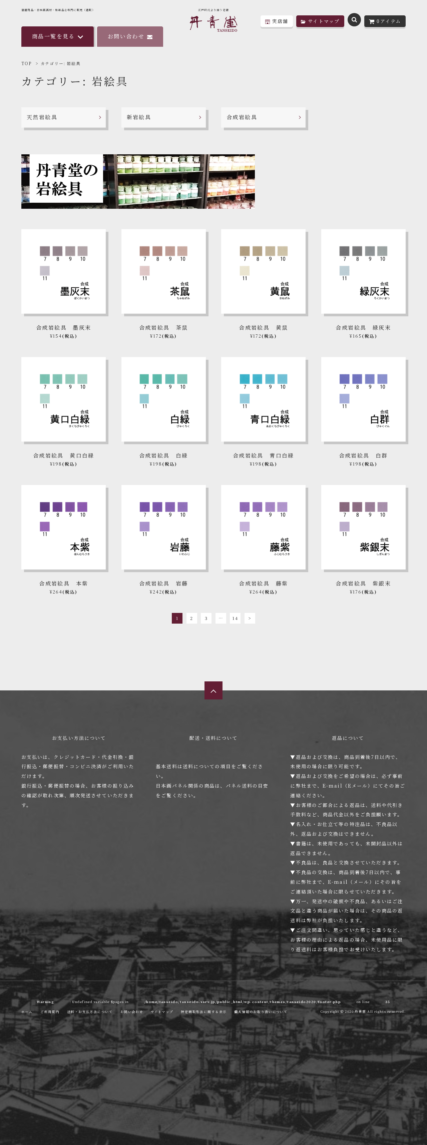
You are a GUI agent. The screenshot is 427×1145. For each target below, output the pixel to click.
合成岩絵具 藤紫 (263, 583)
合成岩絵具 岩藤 (163, 583)
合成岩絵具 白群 (363, 455)
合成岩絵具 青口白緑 (263, 455)
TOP (26, 63)
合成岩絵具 (242, 117)
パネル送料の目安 (247, 785)
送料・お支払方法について (90, 1011)
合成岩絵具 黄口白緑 (63, 455)
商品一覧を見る (53, 36)
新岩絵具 (139, 117)
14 (235, 618)
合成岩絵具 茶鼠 (163, 327)
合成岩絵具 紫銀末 (363, 583)
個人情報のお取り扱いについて (261, 1011)
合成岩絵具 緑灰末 (363, 327)
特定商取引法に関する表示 (204, 1011)
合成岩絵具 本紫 (63, 583)
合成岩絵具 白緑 (163, 455)
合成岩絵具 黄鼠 (263, 327)
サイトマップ (162, 1011)
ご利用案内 (49, 1011)
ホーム (27, 1011)
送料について (199, 766)
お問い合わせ (126, 36)
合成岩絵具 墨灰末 (63, 327)
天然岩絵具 (42, 117)
